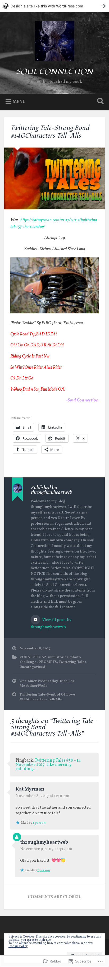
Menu (19, 102)
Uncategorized (32, 667)
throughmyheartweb (44, 842)
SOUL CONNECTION (54, 72)
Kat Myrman (30, 789)
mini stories (58, 657)
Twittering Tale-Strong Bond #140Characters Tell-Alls (49, 132)
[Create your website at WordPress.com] (54, 6)
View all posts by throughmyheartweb (51, 624)
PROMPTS (47, 661)
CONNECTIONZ (33, 657)
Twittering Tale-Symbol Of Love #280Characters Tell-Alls (47, 697)
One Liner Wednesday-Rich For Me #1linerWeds (47, 683)
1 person (39, 823)
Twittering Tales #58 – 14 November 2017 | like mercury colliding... (48, 765)
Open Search (99, 101)
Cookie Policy (18, 946)
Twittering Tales (72, 661)
